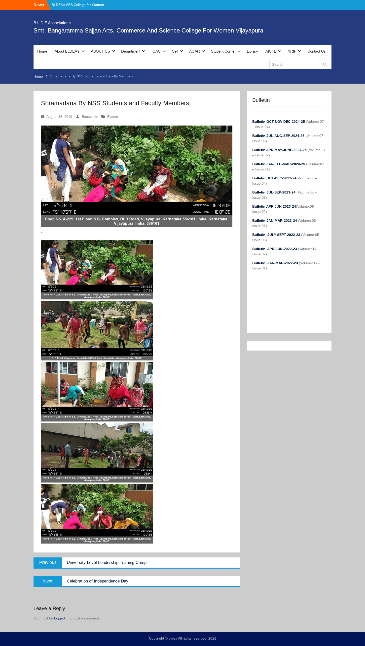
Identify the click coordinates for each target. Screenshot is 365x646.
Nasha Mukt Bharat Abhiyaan (74, 6)
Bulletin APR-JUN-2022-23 (275, 249)
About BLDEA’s (67, 51)
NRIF (292, 51)
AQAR (194, 51)
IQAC (156, 51)
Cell (175, 51)
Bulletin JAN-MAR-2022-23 (275, 263)
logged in (61, 618)
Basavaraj (90, 117)
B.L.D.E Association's (52, 23)
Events (112, 117)
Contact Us (316, 51)
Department (130, 51)
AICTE (270, 51)
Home (42, 51)
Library (252, 51)
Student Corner (223, 51)
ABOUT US (100, 51)
